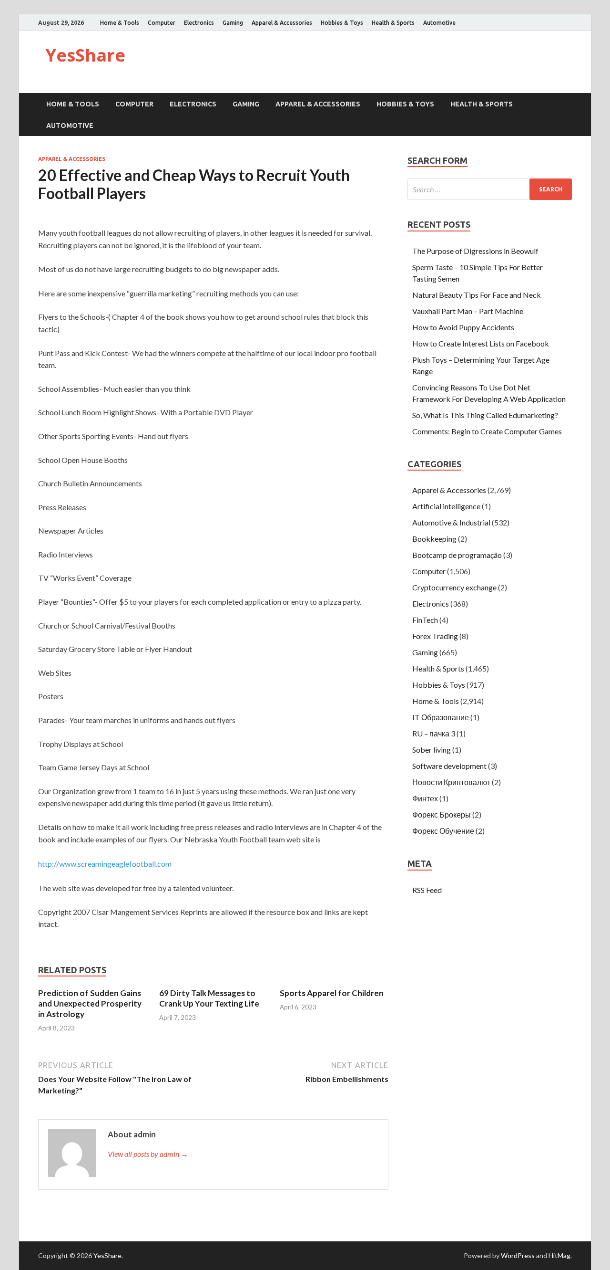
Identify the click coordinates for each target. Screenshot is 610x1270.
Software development (449, 765)
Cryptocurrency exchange (454, 587)
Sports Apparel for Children (332, 993)
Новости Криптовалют (451, 782)
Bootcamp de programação (457, 554)
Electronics (199, 23)
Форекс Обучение (443, 830)
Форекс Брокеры (441, 814)
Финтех (425, 798)
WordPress (518, 1255)
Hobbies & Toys (342, 23)
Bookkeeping (434, 538)
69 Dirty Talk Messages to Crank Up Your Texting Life (209, 998)
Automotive (439, 23)
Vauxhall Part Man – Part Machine (467, 310)
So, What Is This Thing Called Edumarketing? (485, 415)
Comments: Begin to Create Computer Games (487, 431)
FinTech (425, 619)
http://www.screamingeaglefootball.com (105, 863)
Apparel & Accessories (282, 23)
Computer (161, 23)
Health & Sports (393, 23)
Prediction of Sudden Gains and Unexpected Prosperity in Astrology (90, 1003)
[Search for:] (489, 189)
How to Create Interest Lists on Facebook (480, 343)
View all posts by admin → (148, 1153)
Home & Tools (119, 23)
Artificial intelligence (446, 506)
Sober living (431, 749)
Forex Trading (435, 635)
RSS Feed (427, 889)
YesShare (85, 55)
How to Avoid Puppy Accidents (463, 327)
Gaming (233, 23)
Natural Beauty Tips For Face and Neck (476, 294)
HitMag (559, 1255)
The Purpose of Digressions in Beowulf (475, 250)
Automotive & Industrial (451, 522)
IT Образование (440, 717)
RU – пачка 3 (433, 733)
